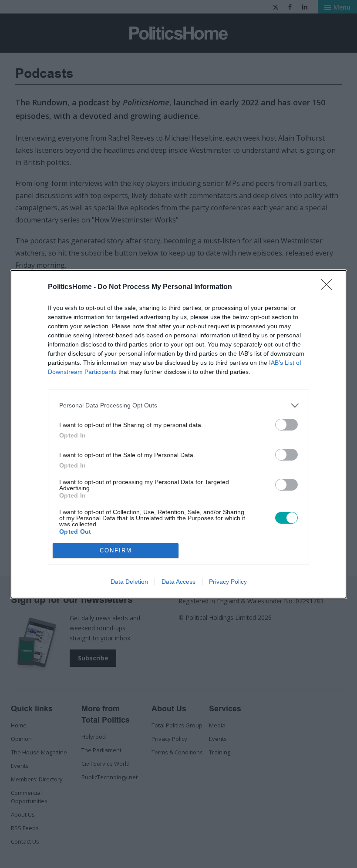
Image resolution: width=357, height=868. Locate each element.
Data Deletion (129, 581)
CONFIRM (116, 550)
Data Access (178, 581)
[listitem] (178, 405)
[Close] (329, 287)
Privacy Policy (228, 581)
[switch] (286, 425)
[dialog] (178, 434)
